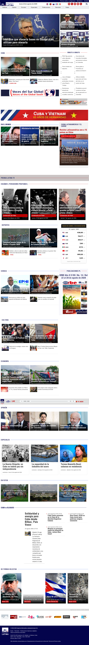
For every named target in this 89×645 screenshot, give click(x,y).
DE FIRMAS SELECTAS (9, 569)
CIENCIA (4, 271)
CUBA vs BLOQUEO (7, 508)
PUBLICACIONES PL (74, 271)
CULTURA (5, 320)
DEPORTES (5, 225)
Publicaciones (46, 7)
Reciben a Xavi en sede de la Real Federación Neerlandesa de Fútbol (18, 251)
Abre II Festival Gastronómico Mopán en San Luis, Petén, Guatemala (47, 347)
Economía (5, 361)
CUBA (3, 53)
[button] (86, 4)
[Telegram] (78, 4)
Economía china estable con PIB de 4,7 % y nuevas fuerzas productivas (18, 388)
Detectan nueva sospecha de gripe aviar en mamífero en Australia (47, 298)
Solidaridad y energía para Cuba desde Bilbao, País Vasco (32, 519)
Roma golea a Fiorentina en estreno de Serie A (81, 68)
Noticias (4, 7)
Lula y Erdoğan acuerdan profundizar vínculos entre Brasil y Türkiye (67, 81)
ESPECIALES (5, 440)
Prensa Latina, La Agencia (67, 1)
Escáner (23, 7)
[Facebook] (69, 4)
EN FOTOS (4, 480)
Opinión (14, 7)
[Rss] (81, 4)
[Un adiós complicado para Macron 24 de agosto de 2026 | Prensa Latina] (15, 412)
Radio (67, 7)
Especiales (34, 7)
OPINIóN (4, 408)
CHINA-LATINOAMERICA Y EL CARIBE (71, 125)
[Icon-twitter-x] (72, 4)
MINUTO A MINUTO (73, 52)
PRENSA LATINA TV (8, 178)
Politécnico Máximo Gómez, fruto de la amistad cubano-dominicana (48, 80)
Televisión (58, 7)
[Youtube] (75, 4)
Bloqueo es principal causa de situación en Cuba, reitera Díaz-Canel (55, 531)
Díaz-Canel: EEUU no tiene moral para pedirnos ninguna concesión (77, 518)
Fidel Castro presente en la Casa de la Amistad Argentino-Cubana (55, 518)
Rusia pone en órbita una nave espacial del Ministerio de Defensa (18, 298)
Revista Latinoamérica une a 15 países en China (73, 131)
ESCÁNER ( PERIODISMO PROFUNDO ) (14, 184)
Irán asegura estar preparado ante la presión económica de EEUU (47, 388)
